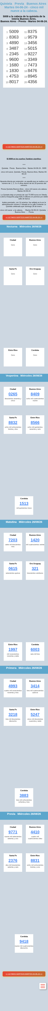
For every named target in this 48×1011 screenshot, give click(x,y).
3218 (12, 714)
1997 (12, 649)
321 (35, 568)
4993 (12, 686)
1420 (35, 540)
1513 (24, 503)
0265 (12, 394)
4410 (35, 832)
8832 (12, 422)
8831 (35, 860)
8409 (35, 394)
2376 (12, 860)
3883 (24, 795)
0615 (12, 568)
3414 (35, 686)
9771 (12, 832)
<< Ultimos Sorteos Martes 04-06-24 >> (24, 147)
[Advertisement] (24, 113)
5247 (35, 714)
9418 (24, 941)
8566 (35, 422)
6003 (35, 649)
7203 (12, 540)
